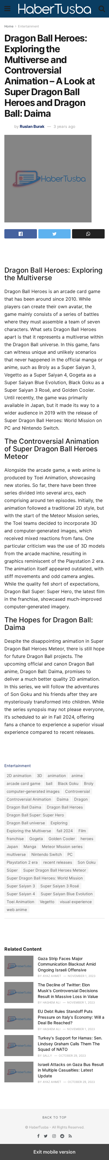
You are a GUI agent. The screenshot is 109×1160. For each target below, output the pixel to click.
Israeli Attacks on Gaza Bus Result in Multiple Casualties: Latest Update (71, 1070)
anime (77, 775)
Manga (30, 846)
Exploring (59, 823)
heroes (87, 838)
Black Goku (68, 783)
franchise (15, 838)
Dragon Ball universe (26, 823)
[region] (54, 251)
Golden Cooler (62, 838)
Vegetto (47, 901)
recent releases (57, 862)
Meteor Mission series (62, 846)
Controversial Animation (29, 799)
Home (8, 26)
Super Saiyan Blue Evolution (67, 893)
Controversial (77, 791)
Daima (63, 799)
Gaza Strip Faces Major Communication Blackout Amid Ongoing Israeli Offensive (67, 964)
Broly (88, 783)
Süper (12, 870)
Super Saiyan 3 (21, 886)
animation (57, 775)
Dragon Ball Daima (24, 807)
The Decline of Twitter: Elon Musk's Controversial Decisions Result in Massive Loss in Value (68, 990)
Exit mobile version (54, 1152)
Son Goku (87, 862)
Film (82, 830)
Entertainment (28, 26)
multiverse (16, 854)
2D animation (19, 775)
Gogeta (36, 838)
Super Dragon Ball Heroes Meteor (54, 870)
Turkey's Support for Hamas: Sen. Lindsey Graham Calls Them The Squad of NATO (70, 1043)
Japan (12, 846)
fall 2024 (65, 830)
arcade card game (23, 783)
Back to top (54, 1117)
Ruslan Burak (32, 126)
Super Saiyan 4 (21, 893)
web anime (17, 909)
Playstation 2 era (22, 862)
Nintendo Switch (46, 854)
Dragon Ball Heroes (65, 807)
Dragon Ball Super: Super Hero (35, 815)
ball (49, 783)
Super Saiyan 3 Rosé (59, 886)
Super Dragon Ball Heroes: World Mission (45, 878)
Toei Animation (20, 901)
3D (39, 775)
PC (70, 854)
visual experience (76, 901)
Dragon (81, 799)
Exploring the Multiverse (29, 830)
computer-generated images (33, 791)
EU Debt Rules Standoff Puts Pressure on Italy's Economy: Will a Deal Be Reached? (71, 1017)
